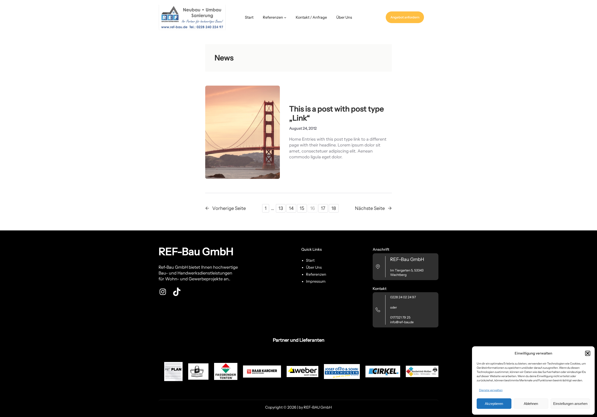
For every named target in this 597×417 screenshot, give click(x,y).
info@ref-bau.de (402, 322)
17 (323, 208)
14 (291, 208)
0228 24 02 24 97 (403, 297)
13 (280, 208)
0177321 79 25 (400, 317)
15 (302, 208)
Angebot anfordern (404, 17)
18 (333, 208)
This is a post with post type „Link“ (336, 113)
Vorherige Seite (225, 208)
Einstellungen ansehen (570, 404)
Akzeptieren (494, 404)
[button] (587, 353)
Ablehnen (531, 404)
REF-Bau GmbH (196, 251)
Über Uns (314, 267)
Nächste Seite (373, 208)
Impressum (316, 281)
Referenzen (316, 274)
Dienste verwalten (491, 390)
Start (249, 17)
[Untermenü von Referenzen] (285, 17)
